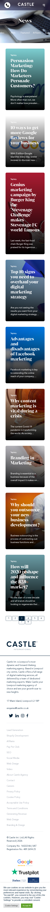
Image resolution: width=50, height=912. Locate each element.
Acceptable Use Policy (18, 803)
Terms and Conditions (17, 808)
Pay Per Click (13, 747)
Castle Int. (12, 662)
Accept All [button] (27, 906)
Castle (21, 672)
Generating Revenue (17, 814)
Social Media (13, 758)
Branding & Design (16, 825)
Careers (10, 786)
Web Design (13, 764)
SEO (9, 753)
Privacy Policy (13, 792)
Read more (25, 79)
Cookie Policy (13, 797)
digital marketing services (21, 675)
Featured (25, 33)
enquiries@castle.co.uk (18, 708)
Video (9, 769)
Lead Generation (15, 730)
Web (13, 33)
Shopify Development (18, 736)
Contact (11, 780)
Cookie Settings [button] (11, 906)
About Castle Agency (17, 775)
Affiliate (37, 33)
